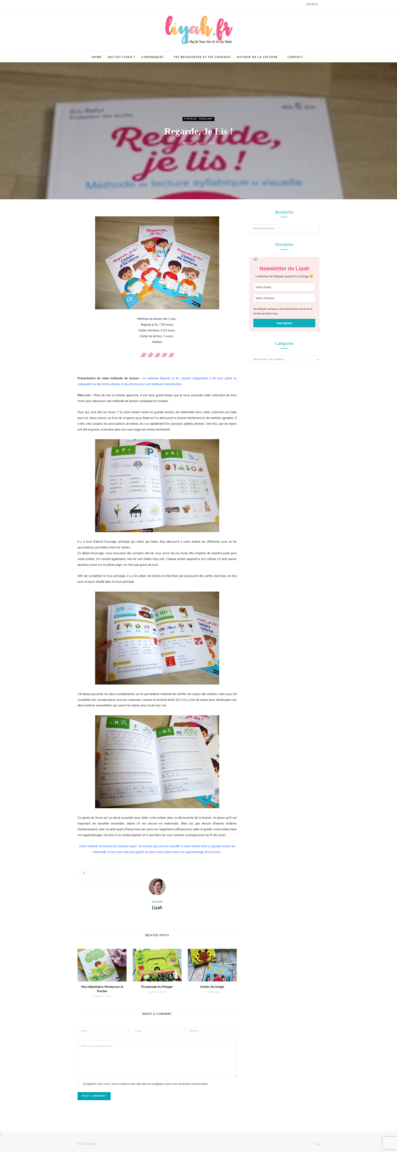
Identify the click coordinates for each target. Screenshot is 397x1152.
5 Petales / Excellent (198, 119)
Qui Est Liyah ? (121, 57)
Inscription (284, 323)
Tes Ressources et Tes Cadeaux (202, 57)
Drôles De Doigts (212, 986)
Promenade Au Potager (157, 986)
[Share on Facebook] (57, 225)
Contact (295, 57)
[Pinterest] (57, 246)
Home (97, 57)
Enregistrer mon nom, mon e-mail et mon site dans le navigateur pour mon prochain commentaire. (145, 1084)
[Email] (57, 257)
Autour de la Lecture (257, 57)
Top (317, 1144)
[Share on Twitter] (57, 235)
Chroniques (152, 57)
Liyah (190, 143)
